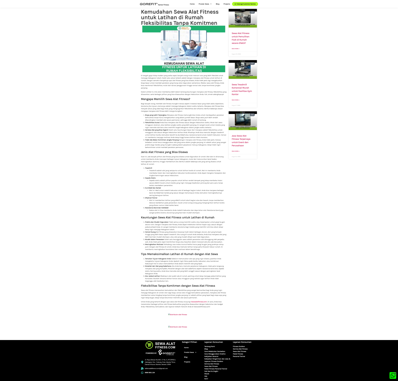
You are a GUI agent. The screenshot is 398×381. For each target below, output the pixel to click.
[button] (395, 373)
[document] (199, 190)
